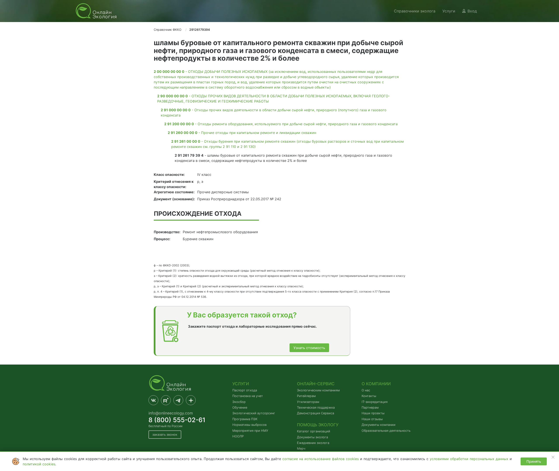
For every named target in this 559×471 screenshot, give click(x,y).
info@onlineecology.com (170, 413)
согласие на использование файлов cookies (321, 459)
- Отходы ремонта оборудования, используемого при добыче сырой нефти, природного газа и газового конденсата (281, 124)
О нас (366, 390)
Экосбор (239, 402)
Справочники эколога (414, 11)
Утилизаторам (308, 402)
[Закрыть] (552, 457)
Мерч (301, 448)
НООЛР (238, 436)
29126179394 (199, 29)
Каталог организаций (313, 431)
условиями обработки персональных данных (470, 459)
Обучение (239, 407)
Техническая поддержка (316, 407)
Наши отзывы (372, 419)
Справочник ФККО (167, 29)
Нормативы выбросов (249, 424)
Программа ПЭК (244, 419)
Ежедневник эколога (313, 443)
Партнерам (370, 407)
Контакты (369, 396)
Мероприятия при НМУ (250, 430)
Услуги (448, 11)
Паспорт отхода (244, 390)
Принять (533, 461)
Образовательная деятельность (386, 430)
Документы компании (378, 424)
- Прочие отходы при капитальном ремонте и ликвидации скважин (242, 132)
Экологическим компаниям (318, 390)
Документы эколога (312, 437)
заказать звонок (164, 434)
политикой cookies (39, 464)
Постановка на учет (247, 396)
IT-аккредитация (375, 402)
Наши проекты (373, 413)
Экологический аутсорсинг (253, 413)
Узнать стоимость (309, 348)
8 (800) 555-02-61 (176, 420)
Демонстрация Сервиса (315, 413)
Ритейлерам (306, 396)
